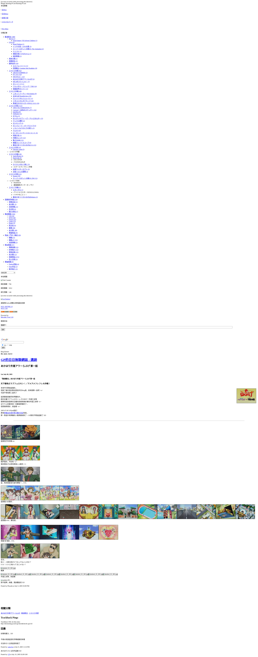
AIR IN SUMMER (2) (20, 72)
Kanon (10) (16, 176)
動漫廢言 (24, 613)
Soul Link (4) (17, 158)
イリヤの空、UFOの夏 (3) (22, 46)
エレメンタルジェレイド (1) (23, 98)
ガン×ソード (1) (18, 84)
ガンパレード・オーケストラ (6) (24, 126)
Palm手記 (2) (13, 267)
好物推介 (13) (13, 250)
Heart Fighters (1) (18, 44)
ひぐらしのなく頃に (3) (21, 164)
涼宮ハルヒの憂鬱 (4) (20, 172)
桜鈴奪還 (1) (17, 56)
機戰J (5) (12, 237)
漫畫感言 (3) (13, 61)
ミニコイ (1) (17, 51)
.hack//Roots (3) (18, 156)
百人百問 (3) (13, 259)
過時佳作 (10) (13, 63)
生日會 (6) (12, 209)
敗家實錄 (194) (10, 214)
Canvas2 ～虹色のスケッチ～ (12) (24, 110)
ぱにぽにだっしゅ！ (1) (21, 81)
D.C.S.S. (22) (17, 74)
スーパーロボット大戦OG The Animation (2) (28, 49)
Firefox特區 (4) (14, 264)
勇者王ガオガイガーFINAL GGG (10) (26, 103)
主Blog (4, 10)
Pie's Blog (5, 29)
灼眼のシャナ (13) (19, 138)
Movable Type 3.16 (7, 317)
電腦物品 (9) (13, 233)
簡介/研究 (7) (13, 211)
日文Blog (5, 14)
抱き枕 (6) (12, 225)
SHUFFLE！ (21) (19, 77)
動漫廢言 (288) (10, 37)
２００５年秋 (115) (15, 106)
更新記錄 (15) (13, 252)
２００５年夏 (34, 613)
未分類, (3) (12, 204)
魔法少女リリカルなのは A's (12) (24, 145)
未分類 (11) (13, 254)
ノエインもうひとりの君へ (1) (23, 128)
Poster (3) (12, 223)
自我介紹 (5, 18)
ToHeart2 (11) (17, 114)
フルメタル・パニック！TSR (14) (25, 86)
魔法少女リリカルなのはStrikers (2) (25, 197)
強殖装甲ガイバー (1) (20, 89)
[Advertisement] (24, 593)
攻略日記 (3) (13, 202)
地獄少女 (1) (17, 135)
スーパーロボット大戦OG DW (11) (25, 178)
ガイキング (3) (18, 123)
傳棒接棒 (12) (13, 247)
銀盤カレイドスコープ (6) (22, 143)
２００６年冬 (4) (15, 147)
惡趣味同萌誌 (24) (11, 199)
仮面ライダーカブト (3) (21, 169)
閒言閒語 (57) (9, 245)
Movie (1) (12, 39)
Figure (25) (12, 219)
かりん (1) (16, 116)
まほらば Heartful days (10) (22, 96)
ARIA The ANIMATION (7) (22, 108)
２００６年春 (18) (15, 154)
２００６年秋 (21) (15, 174)
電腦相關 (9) (9, 262)
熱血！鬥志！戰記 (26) (13, 235)
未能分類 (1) (13, 58)
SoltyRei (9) (17, 112)
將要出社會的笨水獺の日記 (13, 413)
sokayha (10, 647)
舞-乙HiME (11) (18, 140)
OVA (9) (11, 42)
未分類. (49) (13, 230)
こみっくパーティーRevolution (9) (25, 94)
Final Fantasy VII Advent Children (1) (25, 40)
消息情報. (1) (13, 207)
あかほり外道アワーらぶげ (10, 613)
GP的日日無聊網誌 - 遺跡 (19, 360)
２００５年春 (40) (15, 91)
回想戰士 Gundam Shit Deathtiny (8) (25, 68)
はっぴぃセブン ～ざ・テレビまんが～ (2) (28, 118)
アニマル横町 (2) (19, 121)
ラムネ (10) (17, 130)
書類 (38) (12, 228)
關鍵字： (4, 325)
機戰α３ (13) (13, 240)
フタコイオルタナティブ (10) (23, 101)
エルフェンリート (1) (20, 66)
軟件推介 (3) (13, 269)
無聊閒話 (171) (14, 257)
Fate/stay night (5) (18, 149)
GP (9, 654)
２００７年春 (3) (15, 187)
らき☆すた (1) (18, 190)
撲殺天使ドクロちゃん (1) (22, 54)
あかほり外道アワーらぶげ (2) (23, 79)
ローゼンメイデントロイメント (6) (25, 133)
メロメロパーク (7, 22)
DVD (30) (12, 218)
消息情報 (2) (13, 242)
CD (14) (11, 216)
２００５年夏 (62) (15, 71)
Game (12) (12, 221)
